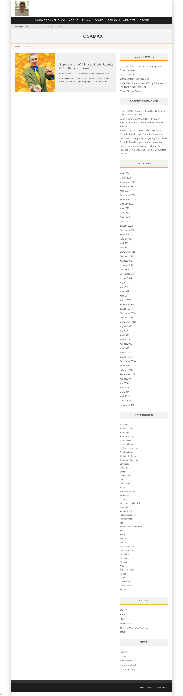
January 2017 (126, 308)
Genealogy (124, 495)
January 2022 (126, 225)
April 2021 (125, 243)
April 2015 (125, 352)
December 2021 (128, 230)
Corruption (124, 464)
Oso (121, 522)
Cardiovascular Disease (85, 73)
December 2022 (128, 195)
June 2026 (124, 173)
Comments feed (128, 665)
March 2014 (125, 400)
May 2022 (124, 212)
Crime (122, 471)
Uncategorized (126, 585)
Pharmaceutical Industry (131, 526)
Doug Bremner (66, 73)
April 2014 (125, 396)
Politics (123, 542)
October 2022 (126, 203)
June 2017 (124, 287)
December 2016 (128, 313)
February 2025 (127, 186)
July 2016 (124, 330)
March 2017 (125, 300)
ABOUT (73, 20)
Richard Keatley (127, 570)
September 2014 (128, 374)
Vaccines (123, 589)
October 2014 (126, 370)
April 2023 (125, 190)
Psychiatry (124, 554)
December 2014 (128, 361)
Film (121, 479)
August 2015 (126, 343)
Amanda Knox (126, 428)
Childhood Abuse (127, 452)
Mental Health (126, 511)
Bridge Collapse (127, 444)
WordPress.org (127, 669)
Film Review (125, 483)
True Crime (125, 581)
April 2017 (125, 295)
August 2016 (126, 326)
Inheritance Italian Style (130, 503)
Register (124, 651)
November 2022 (128, 199)
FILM (85, 20)
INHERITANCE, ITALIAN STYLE (134, 627)
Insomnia (124, 507)
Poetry (122, 534)
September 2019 (128, 251)
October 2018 (126, 256)
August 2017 (126, 278)
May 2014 (124, 391)
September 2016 (128, 321)
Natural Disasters (127, 515)
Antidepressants (127, 436)
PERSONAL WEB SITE (122, 20)
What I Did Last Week (130, 91)
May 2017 (124, 291)
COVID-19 (124, 467)
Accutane (124, 424)
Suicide (123, 574)
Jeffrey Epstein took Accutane (47, 26)
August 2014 (126, 378)
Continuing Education (129, 460)
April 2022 (125, 216)
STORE (144, 20)
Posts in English (127, 546)
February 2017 (127, 304)
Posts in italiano (127, 550)
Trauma (123, 577)
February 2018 (127, 265)
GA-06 (122, 487)
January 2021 (126, 247)
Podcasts (124, 530)
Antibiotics (124, 432)
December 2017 (128, 273)
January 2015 (126, 356)
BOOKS (99, 20)
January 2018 (126, 269)
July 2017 (124, 282)
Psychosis (124, 562)
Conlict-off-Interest (128, 456)
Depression (125, 475)
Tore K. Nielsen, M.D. (130, 74)
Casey (123, 111)
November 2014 (128, 365)
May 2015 (124, 348)
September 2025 (128, 182)
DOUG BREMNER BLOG (50, 20)
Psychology (124, 558)
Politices (123, 538)
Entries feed (126, 660)
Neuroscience (126, 518)
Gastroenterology (127, 491)
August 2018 (126, 260)
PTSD (122, 566)
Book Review (125, 440)
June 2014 (124, 387)
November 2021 (128, 234)
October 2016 (126, 317)
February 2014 (127, 405)
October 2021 (126, 238)
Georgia (123, 499)
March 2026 (125, 177)
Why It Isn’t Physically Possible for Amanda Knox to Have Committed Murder (143, 122)
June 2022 (124, 208)
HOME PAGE (126, 623)
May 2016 (124, 335)
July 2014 (124, 383)
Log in (123, 656)
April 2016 (125, 339)
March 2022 (125, 221)
